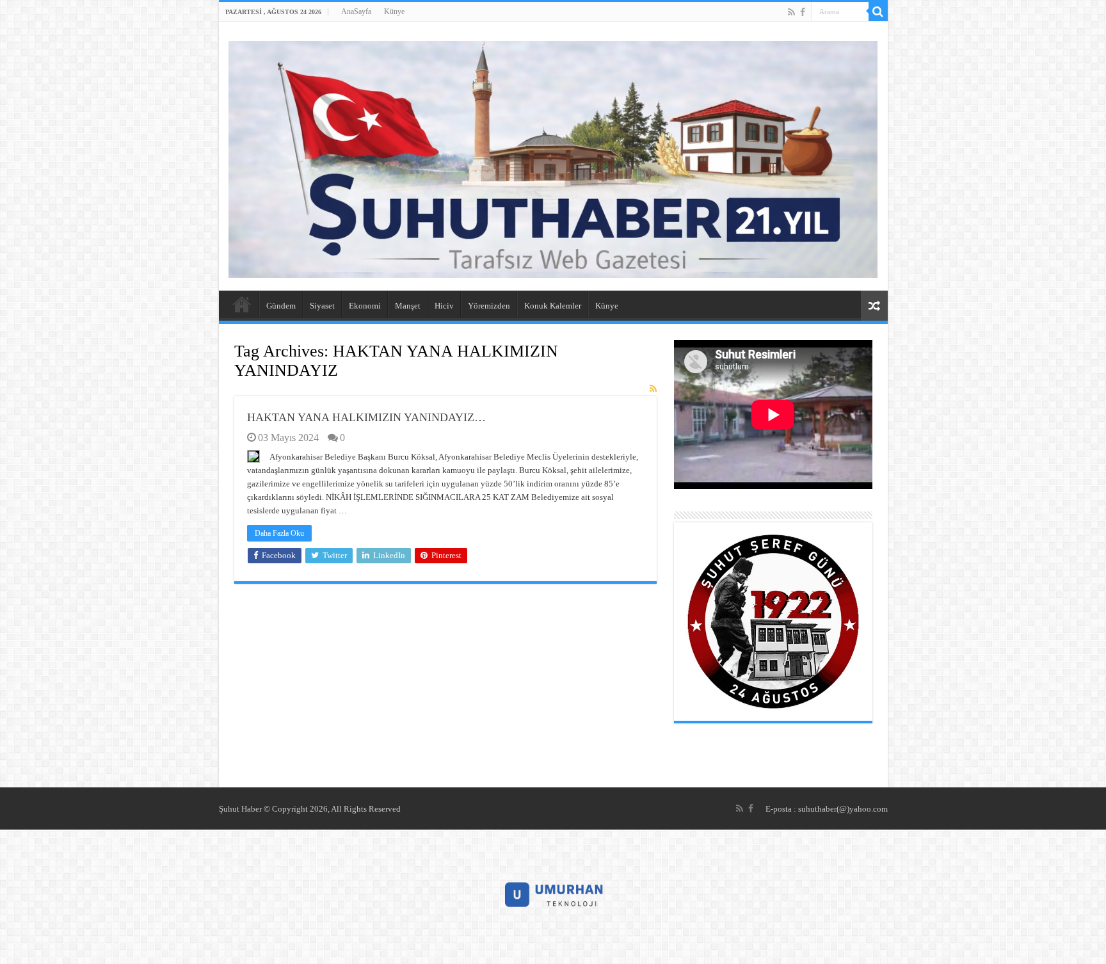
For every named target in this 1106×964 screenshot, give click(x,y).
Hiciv (444, 305)
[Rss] (791, 12)
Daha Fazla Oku (279, 533)
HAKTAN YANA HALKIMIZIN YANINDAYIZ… (366, 417)
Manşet (408, 305)
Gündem (281, 305)
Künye (394, 11)
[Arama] (878, 11)
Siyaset (322, 305)
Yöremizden (489, 305)
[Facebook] (802, 12)
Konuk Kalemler (552, 305)
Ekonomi (365, 305)
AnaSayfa (356, 11)
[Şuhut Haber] (553, 156)
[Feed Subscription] (653, 389)
